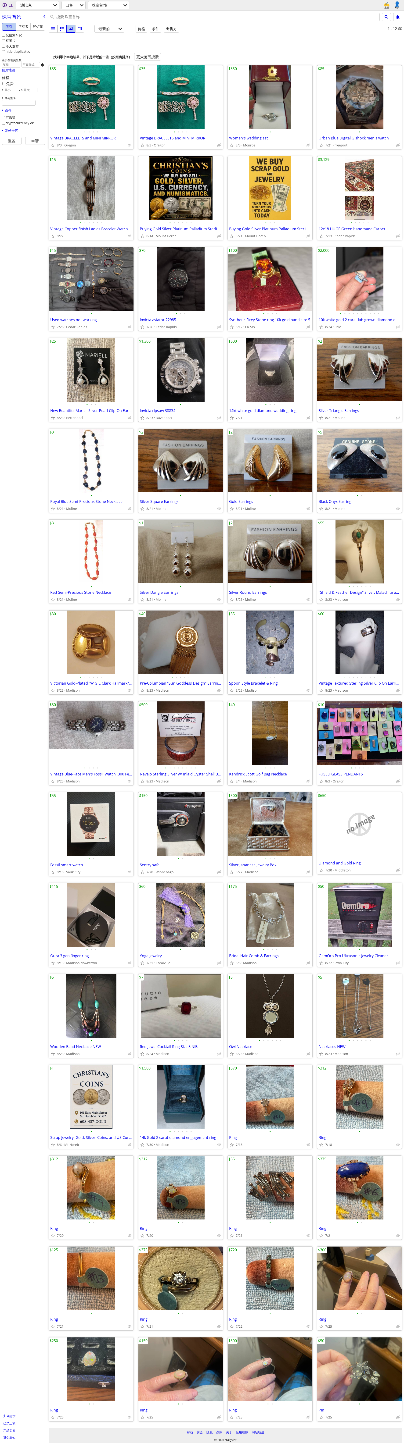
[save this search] (397, 17)
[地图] (79, 29)
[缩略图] (62, 29)
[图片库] (70, 29)
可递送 (10, 117)
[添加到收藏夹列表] (53, 145)
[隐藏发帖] (129, 145)
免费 (10, 83)
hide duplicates (18, 51)
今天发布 (12, 46)
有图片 (10, 40)
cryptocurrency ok (20, 123)
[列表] (53, 29)
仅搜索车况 (14, 35)
